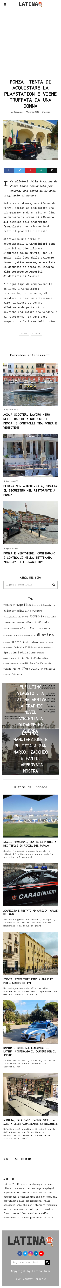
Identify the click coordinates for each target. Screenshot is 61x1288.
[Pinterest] (30, 170)
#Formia (43, 622)
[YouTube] (41, 1253)
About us (41, 1279)
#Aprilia (23, 604)
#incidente (9, 635)
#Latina (45, 634)
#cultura (50, 616)
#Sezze (7, 668)
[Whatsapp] (41, 170)
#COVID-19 (36, 616)
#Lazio (16, 642)
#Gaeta (33, 628)
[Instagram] (30, 1253)
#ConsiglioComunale (12, 617)
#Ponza (24, 333)
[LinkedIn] (36, 1253)
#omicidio (19, 647)
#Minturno (7, 647)
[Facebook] (9, 170)
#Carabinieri (49, 605)
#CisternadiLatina (17, 610)
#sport (16, 668)
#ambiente (9, 605)
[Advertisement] (30, 42)
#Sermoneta (45, 663)
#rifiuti (27, 658)
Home (18, 1279)
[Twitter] (19, 170)
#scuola (34, 663)
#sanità (24, 663)
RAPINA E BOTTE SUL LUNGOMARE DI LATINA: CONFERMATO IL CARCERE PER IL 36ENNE (29, 1051)
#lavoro (6, 642)
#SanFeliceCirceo (11, 663)
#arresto (36, 605)
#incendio (45, 628)
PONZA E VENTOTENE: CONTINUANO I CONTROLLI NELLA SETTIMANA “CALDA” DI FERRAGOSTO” (29, 557)
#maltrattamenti (47, 642)
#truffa (36, 333)
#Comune (37, 610)
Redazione (19, 112)
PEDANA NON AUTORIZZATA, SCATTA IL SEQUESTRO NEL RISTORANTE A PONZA (30, 490)
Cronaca (46, 112)
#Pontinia (38, 647)
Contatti (28, 1279)
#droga (7, 622)
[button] (54, 585)
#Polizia (29, 647)
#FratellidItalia (11, 628)
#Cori (25, 617)
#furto (24, 628)
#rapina (40, 653)
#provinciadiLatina (19, 652)
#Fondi (31, 622)
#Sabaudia (40, 658)
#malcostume (31, 642)
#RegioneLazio (11, 658)
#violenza (17, 674)
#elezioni (18, 622)
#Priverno (48, 647)
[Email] (52, 170)
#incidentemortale (25, 635)
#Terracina (31, 668)
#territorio (48, 668)
